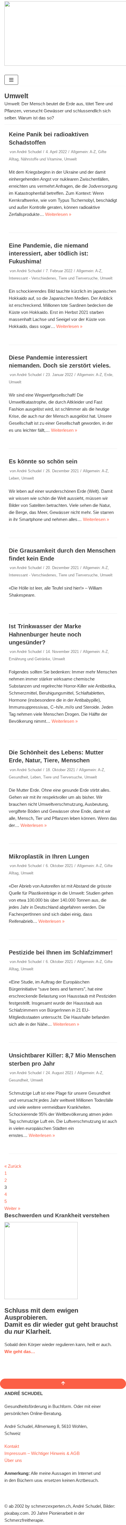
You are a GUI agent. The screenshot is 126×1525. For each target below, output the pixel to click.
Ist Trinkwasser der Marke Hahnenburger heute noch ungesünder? (45, 634)
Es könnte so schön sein (43, 461)
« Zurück (12, 1166)
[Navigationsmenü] (11, 80)
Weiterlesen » (58, 214)
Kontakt (11, 1446)
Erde (108, 375)
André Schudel (29, 152)
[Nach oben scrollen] (63, 1384)
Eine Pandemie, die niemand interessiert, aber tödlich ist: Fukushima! (48, 253)
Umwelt (70, 159)
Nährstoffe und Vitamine (41, 159)
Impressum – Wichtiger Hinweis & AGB (42, 1453)
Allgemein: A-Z (83, 152)
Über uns (13, 1460)
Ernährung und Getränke (29, 659)
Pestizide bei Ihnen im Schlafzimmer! (61, 952)
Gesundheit (18, 777)
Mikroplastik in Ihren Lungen (49, 856)
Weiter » (12, 1208)
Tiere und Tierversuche (78, 278)
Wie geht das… (19, 1351)
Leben (14, 478)
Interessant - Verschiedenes (32, 278)
